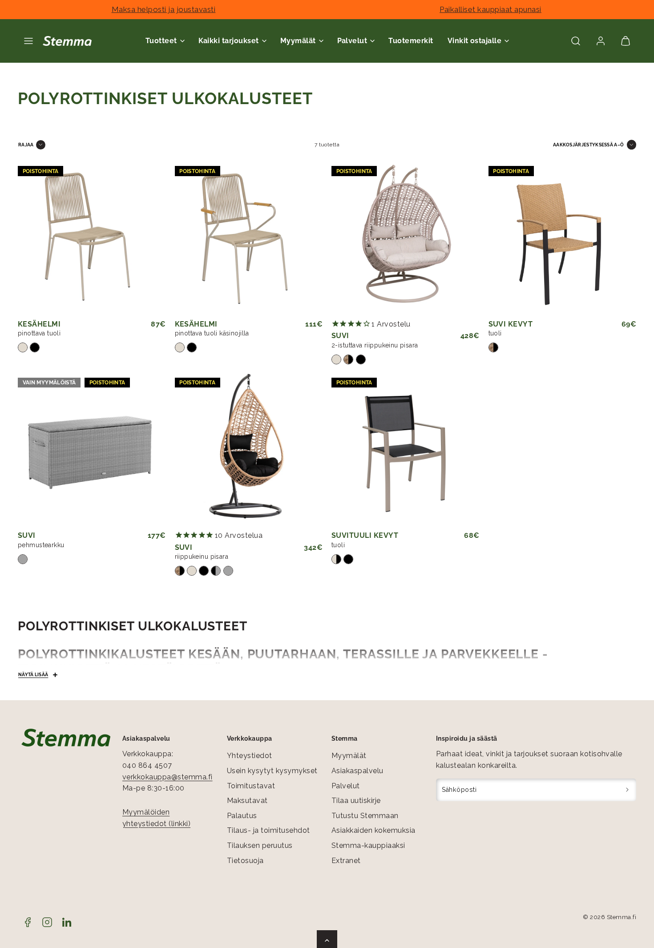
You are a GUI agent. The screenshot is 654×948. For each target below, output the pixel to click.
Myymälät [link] (298, 40)
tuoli (495, 333)
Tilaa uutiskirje (356, 800)
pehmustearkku (41, 545)
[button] (28, 41)
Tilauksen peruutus (260, 845)
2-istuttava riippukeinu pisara (374, 345)
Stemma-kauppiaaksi (368, 845)
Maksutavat (247, 800)
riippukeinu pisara (202, 556)
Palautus (242, 815)
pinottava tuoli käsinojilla (212, 333)
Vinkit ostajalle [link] (475, 40)
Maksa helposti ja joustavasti (164, 9)
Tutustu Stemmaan (365, 815)
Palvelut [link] (352, 40)
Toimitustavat (251, 786)
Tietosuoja (245, 860)
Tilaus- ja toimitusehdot (268, 830)
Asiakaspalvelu (357, 770)
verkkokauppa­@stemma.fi (167, 777)
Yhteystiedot (249, 755)
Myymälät (349, 755)
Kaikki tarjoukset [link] (228, 40)
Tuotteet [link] (161, 40)
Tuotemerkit (410, 40)
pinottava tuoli (39, 333)
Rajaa (26, 144)
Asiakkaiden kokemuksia (373, 830)
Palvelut (345, 786)
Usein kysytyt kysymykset (272, 770)
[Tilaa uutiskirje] (627, 790)
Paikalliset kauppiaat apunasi (490, 9)
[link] (600, 41)
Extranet (346, 860)
